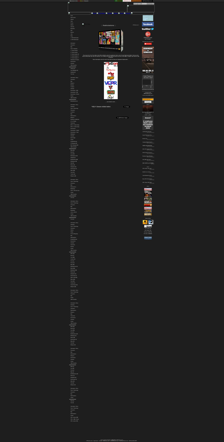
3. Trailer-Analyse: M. (74, 54)
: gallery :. (150, 114)
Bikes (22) (72, 150)
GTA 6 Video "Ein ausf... (147, 168)
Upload (72, 19)
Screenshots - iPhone (74, 94)
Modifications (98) (74, 159)
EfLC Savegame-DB (74, 145)
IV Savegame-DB (73, 143)
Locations (72, 112)
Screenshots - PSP (74, 92)
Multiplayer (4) (73, 335)
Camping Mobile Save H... (147, 142)
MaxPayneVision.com (147, 0)
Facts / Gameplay (73, 48)
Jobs (71, 34)
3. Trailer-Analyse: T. (74, 57)
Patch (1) (72, 400)
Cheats (71, 139)
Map (71, 46)
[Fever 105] (111, 75)
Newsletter (72, 28)
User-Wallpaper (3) (74, 70)
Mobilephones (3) (74, 266)
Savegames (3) (73, 273)
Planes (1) (72, 375)
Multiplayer (72, 188)
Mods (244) (72, 268)
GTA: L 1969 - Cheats (74, 419)
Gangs (71, 231)
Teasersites (72, 123)
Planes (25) (72, 337)
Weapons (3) (73, 384)
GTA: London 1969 (74, 417)
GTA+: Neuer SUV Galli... (147, 182)
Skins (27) (72, 341)
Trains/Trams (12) (74, 284)
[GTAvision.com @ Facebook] (148, 26)
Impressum (96, 440)
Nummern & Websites (74, 119)
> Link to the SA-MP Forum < (148, 95)
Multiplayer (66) (73, 270)
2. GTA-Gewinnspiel (74, 39)
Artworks (72, 63)
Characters (72, 79)
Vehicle (72, 230)
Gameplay (72, 106)
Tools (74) (72, 172)
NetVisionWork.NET (133, 440)
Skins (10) (72, 381)
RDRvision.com (106, 440)
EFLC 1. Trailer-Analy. (74, 124)
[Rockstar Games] (145, 224)
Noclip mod (144, 138)
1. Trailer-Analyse (74, 50)
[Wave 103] (111, 94)
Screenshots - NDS (74, 90)
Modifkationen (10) (74, 373)
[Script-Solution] (148, 227)
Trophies (72, 86)
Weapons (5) (73, 344)
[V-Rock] (111, 89)
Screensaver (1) (73, 275)
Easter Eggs (72, 137)
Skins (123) (72, 170)
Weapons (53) (73, 286)
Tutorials (72, 26)
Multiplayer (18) (73, 161)
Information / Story (74, 77)
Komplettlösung (73, 141)
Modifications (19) (74, 333)
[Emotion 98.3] (111, 66)
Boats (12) (72, 328)
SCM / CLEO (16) (73, 277)
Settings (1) (72, 68)
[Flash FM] (111, 80)
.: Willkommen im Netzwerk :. (79, 0)
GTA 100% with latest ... (147, 159)
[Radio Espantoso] (111, 71)
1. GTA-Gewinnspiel (74, 37)
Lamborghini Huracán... (147, 131)
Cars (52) (72, 368)
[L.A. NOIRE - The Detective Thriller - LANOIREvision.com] (148, 212)
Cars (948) (72, 257)
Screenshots (73, 61)
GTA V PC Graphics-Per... (147, 149)
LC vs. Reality (73, 121)
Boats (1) (72, 152)
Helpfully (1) (72, 157)
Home (71, 15)
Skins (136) (72, 279)
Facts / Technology (74, 108)
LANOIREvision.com (114, 440)
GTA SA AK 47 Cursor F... (147, 152)
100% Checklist (73, 65)
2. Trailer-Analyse (74, 52)
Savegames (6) (73, 166)
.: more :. (148, 166)
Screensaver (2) (73, 168)
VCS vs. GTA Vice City (74, 190)
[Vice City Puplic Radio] (111, 84)
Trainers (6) (72, 174)
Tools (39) (72, 281)
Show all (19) (147, 218)
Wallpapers (72, 134)
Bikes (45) (72, 253)
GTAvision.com (89, 440)
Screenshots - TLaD (74, 132)
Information (72, 43)
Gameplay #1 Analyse (74, 59)
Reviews (72, 246)
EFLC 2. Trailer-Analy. (74, 126)
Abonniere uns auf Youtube (147, 41)
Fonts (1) (72, 197)
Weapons (72, 83)
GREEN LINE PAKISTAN (147, 145)
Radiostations (73, 115)
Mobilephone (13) (74, 155)
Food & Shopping (74, 233)
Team (71, 21)
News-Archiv (73, 17)
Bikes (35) (72, 326)
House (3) (72, 262)
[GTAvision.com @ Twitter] (148, 29)
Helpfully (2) (72, 72)
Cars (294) (72, 330)
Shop (71, 35)
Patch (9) (72, 163)
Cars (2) (72, 402)
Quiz (71, 30)
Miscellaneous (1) (74, 101)
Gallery (71, 24)
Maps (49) (72, 264)
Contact (100, 440)
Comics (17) (72, 259)
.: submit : (146, 114)
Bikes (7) (72, 366)
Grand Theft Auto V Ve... (147, 135)
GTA (118, 0)
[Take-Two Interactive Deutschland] (151, 224)
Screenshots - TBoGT (74, 130)
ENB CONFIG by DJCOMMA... (148, 163)
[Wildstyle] (111, 98)
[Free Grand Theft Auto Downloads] (148, 239)
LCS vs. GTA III (73, 212)
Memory (72, 32)
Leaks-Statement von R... (147, 175)
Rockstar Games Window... (147, 156)
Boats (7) (72, 255)
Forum (71, 23)
